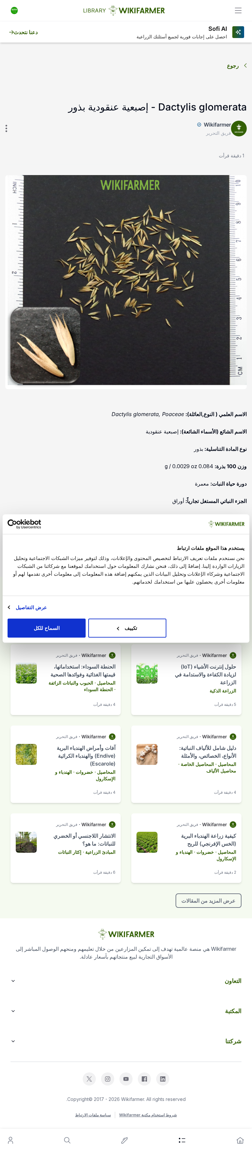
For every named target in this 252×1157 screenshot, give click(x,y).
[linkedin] (162, 1079)
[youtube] (126, 1079)
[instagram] (107, 1079)
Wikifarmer (217, 124)
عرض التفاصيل (31, 607)
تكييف (131, 628)
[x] (89, 1079)
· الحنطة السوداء (100, 689)
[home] (240, 1140)
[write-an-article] (124, 1140)
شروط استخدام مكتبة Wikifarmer (148, 1114)
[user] (10, 1140)
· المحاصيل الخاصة (199, 764)
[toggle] (238, 10)
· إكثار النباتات (71, 852)
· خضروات (86, 772)
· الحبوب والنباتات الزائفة (72, 683)
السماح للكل (47, 628)
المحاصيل (106, 683)
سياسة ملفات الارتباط (93, 1114)
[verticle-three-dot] (6, 128)
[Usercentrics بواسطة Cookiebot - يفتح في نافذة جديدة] (36, 524)
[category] (182, 1140)
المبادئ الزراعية (100, 852)
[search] (67, 1140)
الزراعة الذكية (223, 690)
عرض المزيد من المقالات (208, 900)
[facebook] (144, 1079)
